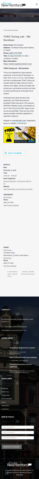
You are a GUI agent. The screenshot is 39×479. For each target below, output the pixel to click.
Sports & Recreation (10, 181)
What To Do (26, 372)
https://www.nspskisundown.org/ (18, 64)
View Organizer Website (11, 205)
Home (5, 16)
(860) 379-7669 (15, 53)
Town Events (21, 181)
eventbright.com (19, 120)
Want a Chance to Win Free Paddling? (23, 357)
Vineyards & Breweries (16, 372)
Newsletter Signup (12, 447)
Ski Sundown (8, 197)
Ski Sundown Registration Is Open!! (22, 348)
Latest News (13, 352)
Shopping (5, 388)
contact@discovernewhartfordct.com (14, 330)
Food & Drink (6, 395)
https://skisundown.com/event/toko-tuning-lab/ (18, 189)
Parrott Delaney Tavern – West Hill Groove (12, 274)
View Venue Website (10, 266)
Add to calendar (15, 153)
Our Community (21, 352)
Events (12, 16)
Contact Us (5, 409)
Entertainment (13, 371)
